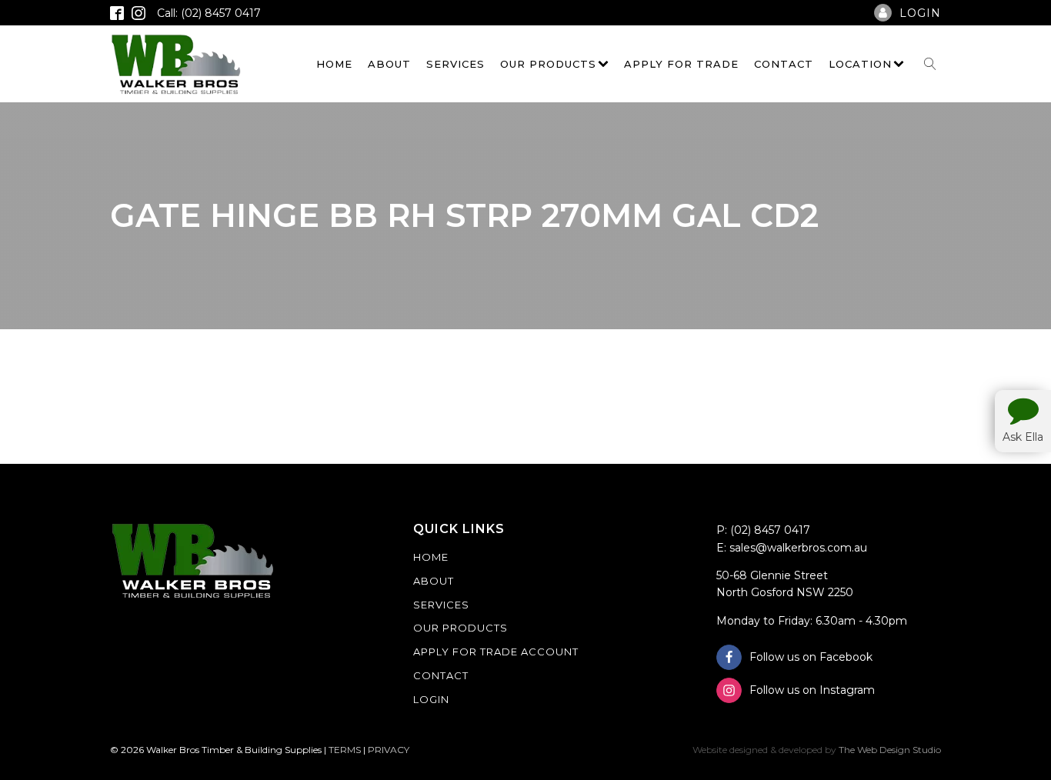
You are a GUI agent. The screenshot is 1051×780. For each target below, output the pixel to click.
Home (334, 64)
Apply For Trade (681, 64)
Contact (783, 64)
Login (431, 699)
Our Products (548, 64)
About (389, 64)
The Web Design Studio (890, 749)
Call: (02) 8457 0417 (209, 13)
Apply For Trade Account (496, 651)
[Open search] (930, 64)
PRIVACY (388, 749)
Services (455, 64)
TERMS (345, 749)
